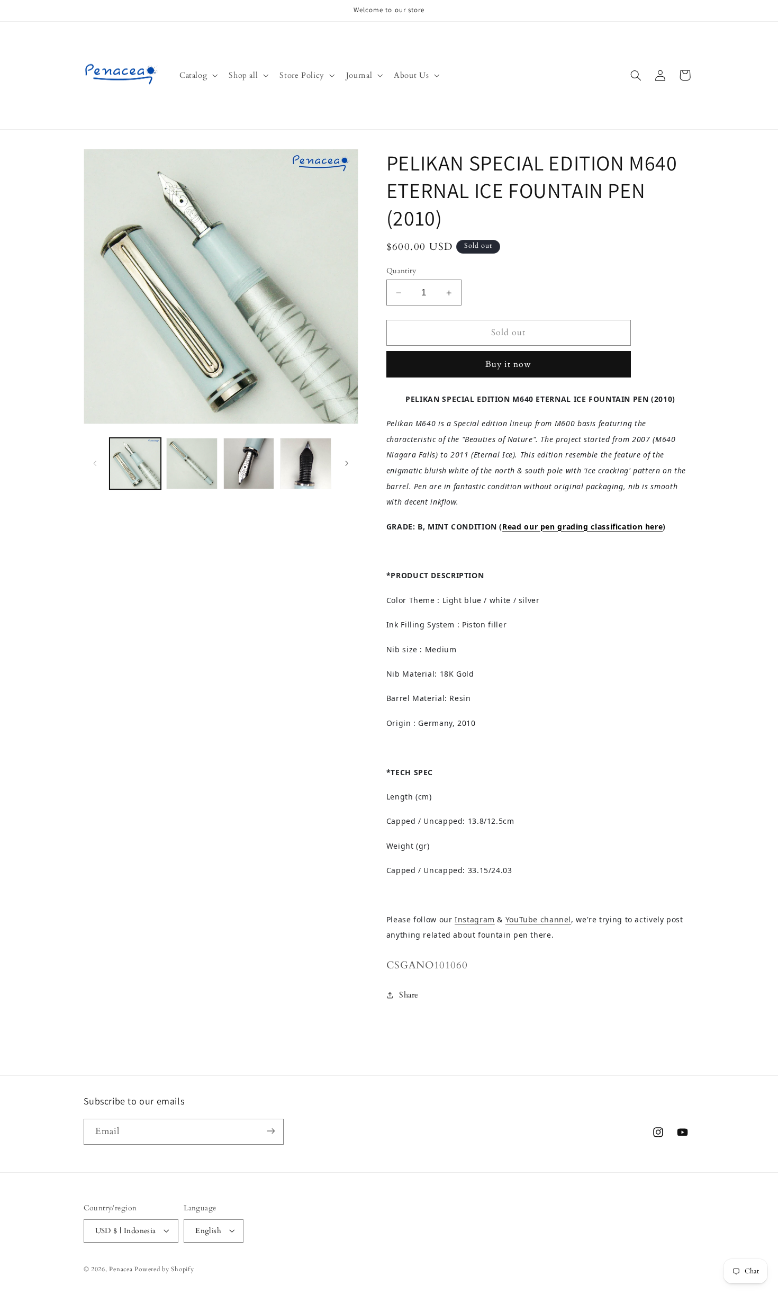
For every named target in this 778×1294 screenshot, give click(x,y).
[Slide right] (346, 463)
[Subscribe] (270, 1131)
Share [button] (409, 995)
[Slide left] (95, 463)
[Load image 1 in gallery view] (135, 463)
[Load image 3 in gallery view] (249, 463)
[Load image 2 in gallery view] (192, 463)
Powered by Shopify (164, 1269)
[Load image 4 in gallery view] (305, 463)
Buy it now (508, 364)
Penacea (120, 1269)
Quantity (401, 271)
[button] (197, 75)
